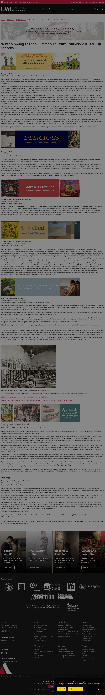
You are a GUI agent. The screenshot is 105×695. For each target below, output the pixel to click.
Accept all (62, 689)
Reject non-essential (76, 689)
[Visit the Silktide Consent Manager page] (99, 689)
